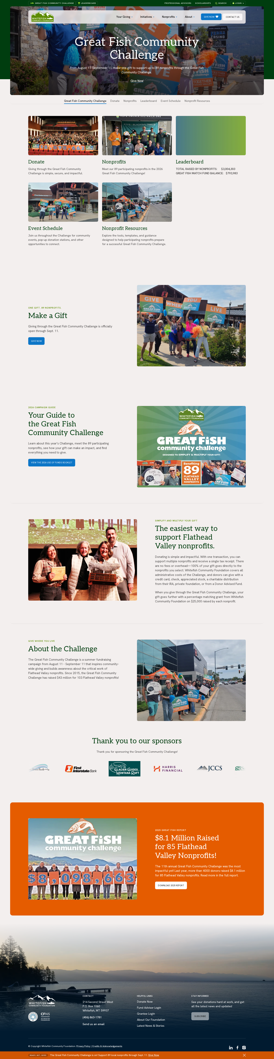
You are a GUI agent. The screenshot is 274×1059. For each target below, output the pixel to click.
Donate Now (145, 1001)
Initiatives (146, 17)
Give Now (153, 1055)
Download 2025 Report (171, 885)
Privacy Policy (83, 1046)
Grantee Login (146, 1013)
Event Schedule (171, 101)
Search (222, 3)
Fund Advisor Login (149, 1007)
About (188, 17)
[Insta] (244, 1048)
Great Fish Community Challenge (54, 3)
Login (238, 3)
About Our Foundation (151, 1019)
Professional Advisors (178, 3)
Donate (115, 101)
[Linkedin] (231, 1048)
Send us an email (93, 1024)
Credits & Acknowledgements (107, 1046)
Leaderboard (88, 3)
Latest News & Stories (150, 1025)
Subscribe (200, 1016)
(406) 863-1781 (92, 1017)
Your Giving (123, 17)
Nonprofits (168, 17)
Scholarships (203, 3)
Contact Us (233, 17)
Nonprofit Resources (197, 101)
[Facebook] (237, 1048)
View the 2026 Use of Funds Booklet (51, 462)
